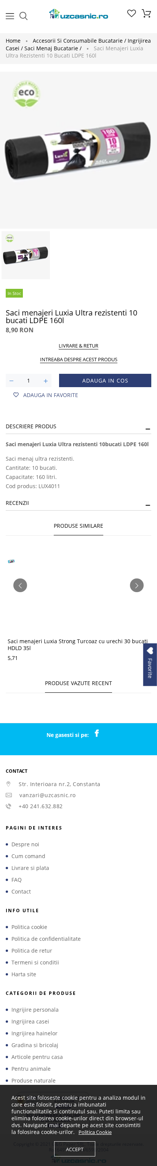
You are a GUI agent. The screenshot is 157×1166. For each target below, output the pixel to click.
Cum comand (28, 856)
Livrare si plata (30, 868)
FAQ (16, 880)
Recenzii (17, 502)
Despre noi (25, 844)
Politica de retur (31, 950)
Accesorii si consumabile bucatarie (79, 40)
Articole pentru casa (37, 1057)
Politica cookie (29, 927)
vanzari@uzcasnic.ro (47, 795)
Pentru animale (31, 1069)
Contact (21, 891)
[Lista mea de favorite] (131, 15)
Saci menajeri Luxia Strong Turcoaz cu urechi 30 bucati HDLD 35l (78, 644)
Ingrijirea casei (30, 1021)
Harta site (23, 974)
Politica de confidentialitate (46, 939)
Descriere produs (31, 426)
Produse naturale (33, 1080)
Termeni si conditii (35, 962)
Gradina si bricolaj (34, 1045)
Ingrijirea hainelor (34, 1033)
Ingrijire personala (35, 1009)
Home (13, 40)
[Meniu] (10, 15)
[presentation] (20, 585)
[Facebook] (100, 733)
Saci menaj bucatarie (53, 48)
